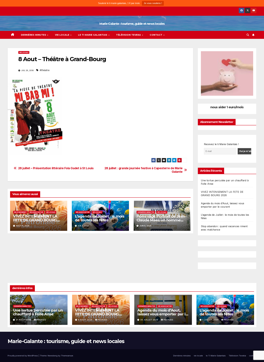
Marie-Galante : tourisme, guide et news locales (132, 24)
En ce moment (20, 212)
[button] (248, 34)
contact (156, 34)
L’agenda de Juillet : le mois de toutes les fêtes (99, 218)
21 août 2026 (24, 320)
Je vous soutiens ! (153, 3)
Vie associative (36, 212)
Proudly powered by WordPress (23, 355)
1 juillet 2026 (210, 320)
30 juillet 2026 (149, 320)
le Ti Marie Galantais (93, 34)
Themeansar (67, 355)
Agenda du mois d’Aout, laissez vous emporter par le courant (162, 314)
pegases (41, 320)
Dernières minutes (34, 34)
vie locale (62, 34)
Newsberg (52, 355)
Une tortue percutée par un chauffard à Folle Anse (38, 312)
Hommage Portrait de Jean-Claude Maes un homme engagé (161, 220)
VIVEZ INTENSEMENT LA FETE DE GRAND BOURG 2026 (35, 220)
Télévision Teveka (129, 34)
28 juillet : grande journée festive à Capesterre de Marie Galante (144, 170)
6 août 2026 (85, 320)
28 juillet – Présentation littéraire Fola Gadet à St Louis (56, 168)
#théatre (45, 70)
